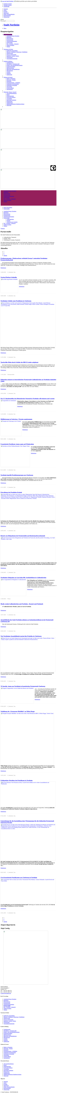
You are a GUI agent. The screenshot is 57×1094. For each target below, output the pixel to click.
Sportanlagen (10, 89)
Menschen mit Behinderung (13, 69)
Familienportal (10, 62)
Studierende (9, 74)
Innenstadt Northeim (11, 100)
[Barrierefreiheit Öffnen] (53, 168)
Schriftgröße (6, 6)
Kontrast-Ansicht (8, 3)
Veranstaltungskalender (12, 58)
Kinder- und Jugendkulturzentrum (14, 65)
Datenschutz (6, 17)
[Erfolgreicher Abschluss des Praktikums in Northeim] (28, 794)
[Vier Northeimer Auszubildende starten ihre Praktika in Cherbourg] (28, 654)
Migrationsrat (10, 70)
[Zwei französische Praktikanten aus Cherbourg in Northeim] (28, 891)
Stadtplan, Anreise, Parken (13, 56)
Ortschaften (9, 86)
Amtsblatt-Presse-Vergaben (13, 36)
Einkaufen (9, 81)
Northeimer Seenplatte (12, 85)
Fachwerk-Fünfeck (11, 97)
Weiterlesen (3, 267)
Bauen (8, 94)
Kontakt (5, 11)
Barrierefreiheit (7, 15)
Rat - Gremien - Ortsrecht (12, 44)
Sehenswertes (10, 53)
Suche (5, 10)
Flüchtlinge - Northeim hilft (13, 64)
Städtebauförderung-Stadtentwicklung (15, 104)
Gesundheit (9, 98)
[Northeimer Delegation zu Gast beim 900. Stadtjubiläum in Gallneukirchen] (13, 587)
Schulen (8, 72)
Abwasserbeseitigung (12, 93)
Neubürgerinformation (12, 41)
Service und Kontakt (11, 54)
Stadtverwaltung (10, 45)
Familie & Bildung (8, 61)
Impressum (6, 13)
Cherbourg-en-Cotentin (12, 222)
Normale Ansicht (8, 5)
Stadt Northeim (11, 24)
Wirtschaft (9, 105)
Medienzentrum (10, 68)
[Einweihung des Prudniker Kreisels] (28, 506)
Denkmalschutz (10, 96)
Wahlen (8, 46)
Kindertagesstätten (11, 66)
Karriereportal (10, 40)
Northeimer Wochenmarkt (13, 84)
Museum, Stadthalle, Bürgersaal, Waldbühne (17, 52)
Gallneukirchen (10, 219)
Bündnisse (9, 37)
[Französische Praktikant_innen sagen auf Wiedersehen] (15, 456)
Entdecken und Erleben (12, 50)
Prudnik (8, 220)
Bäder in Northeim (11, 78)
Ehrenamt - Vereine (11, 80)
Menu (5, 28)
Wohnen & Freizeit (8, 77)
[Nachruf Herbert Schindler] (9, 285)
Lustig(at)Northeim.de (6, 993)
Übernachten (10, 57)
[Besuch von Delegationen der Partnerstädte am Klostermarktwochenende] (28, 549)
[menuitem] (30, 3)
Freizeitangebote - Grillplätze (13, 82)
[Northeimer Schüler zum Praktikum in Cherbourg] (28, 324)
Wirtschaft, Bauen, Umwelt (10, 92)
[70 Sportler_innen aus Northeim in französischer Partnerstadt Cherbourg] (17, 695)
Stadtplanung (10, 102)
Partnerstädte (10, 42)
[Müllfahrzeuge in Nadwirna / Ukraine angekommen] (11, 428)
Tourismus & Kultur (8, 49)
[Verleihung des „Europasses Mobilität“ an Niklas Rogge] (27, 738)
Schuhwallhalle (10, 88)
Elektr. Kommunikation (9, 14)
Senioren (9, 73)
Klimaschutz (9, 101)
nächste (5, 255)
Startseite (6, 9)
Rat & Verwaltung (8, 34)
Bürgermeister (10, 38)
